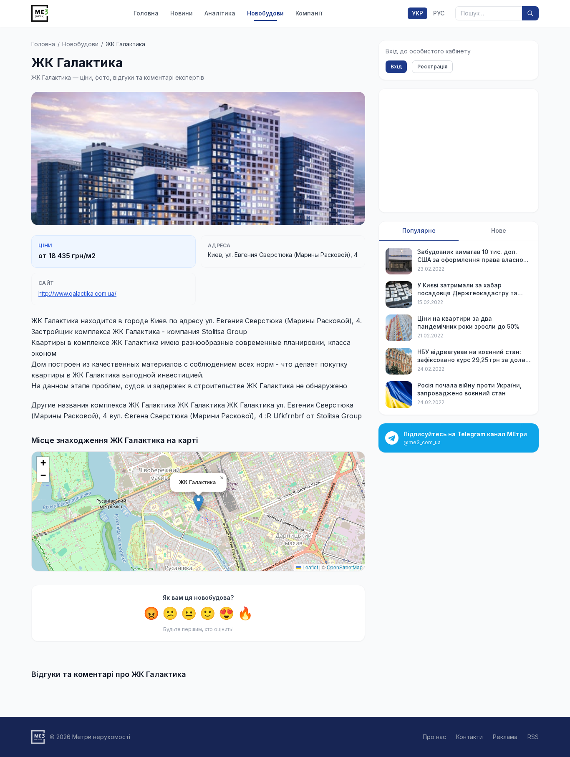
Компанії (308, 13)
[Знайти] (530, 13)
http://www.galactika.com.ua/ (77, 293)
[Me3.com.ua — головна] (39, 13)
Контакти (469, 736)
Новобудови (265, 13)
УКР (417, 13)
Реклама (505, 736)
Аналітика (219, 13)
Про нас (434, 736)
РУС (438, 13)
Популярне (419, 230)
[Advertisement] (458, 150)
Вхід (396, 66)
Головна (146, 13)
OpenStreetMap (345, 567)
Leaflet (309, 567)
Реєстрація (432, 66)
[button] (198, 502)
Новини (181, 13)
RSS (533, 736)
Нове (498, 230)
